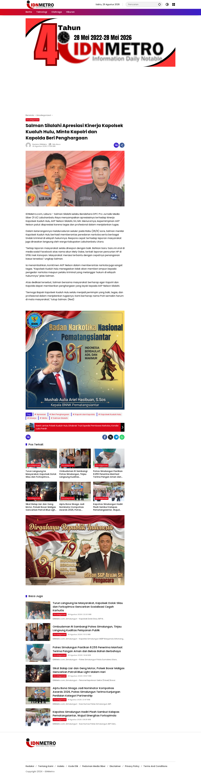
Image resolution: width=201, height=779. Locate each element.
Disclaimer (115, 766)
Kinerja (33, 418)
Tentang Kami (45, 766)
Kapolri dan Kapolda (85, 414)
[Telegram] (116, 437)
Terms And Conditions (155, 766)
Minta (44, 418)
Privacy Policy (132, 766)
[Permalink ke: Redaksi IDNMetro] (29, 145)
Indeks (60, 766)
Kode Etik (73, 766)
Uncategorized (32, 120)
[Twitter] (110, 437)
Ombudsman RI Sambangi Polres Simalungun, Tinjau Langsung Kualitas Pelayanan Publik (73, 474)
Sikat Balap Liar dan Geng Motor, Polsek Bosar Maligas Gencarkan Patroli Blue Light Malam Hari (41, 507)
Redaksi (30, 766)
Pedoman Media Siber (94, 766)
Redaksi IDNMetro (39, 144)
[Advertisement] (100, 88)
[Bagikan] (121, 145)
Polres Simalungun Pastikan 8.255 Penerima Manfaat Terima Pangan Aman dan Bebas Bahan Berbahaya (108, 474)
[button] (159, 4)
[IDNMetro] (40, 4)
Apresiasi (41, 414)
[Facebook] (104, 437)
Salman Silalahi (60, 418)
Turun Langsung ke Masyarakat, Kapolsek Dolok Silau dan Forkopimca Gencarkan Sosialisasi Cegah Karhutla (41, 474)
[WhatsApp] (121, 437)
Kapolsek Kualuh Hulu (111, 414)
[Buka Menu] (173, 4)
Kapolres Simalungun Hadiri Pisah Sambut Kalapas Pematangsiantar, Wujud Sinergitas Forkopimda (108, 507)
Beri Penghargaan (60, 414)
